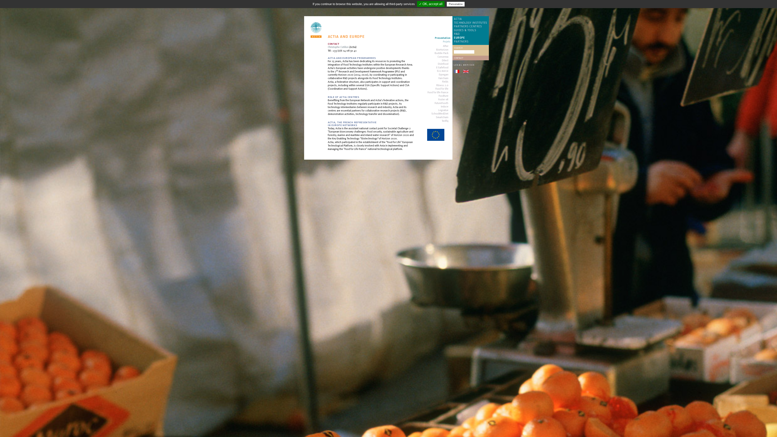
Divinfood (443, 64)
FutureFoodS (441, 103)
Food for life (441, 89)
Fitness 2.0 (442, 85)
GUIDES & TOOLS (465, 30)
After (445, 46)
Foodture (443, 96)
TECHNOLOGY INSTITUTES (470, 22)
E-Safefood (442, 67)
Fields (445, 82)
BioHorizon (442, 50)
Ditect (445, 60)
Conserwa (442, 57)
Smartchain (442, 117)
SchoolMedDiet (439, 114)
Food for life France (438, 92)
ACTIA (458, 19)
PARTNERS (461, 41)
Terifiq (445, 121)
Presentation (442, 38)
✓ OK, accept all (431, 4)
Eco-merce (442, 71)
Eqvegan (443, 74)
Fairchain (443, 78)
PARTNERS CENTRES (468, 26)
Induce (444, 106)
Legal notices (464, 65)
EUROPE (459, 37)
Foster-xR (443, 99)
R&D (457, 34)
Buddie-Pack (441, 53)
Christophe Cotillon (338, 47)
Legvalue (443, 110)
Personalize (456, 4)
